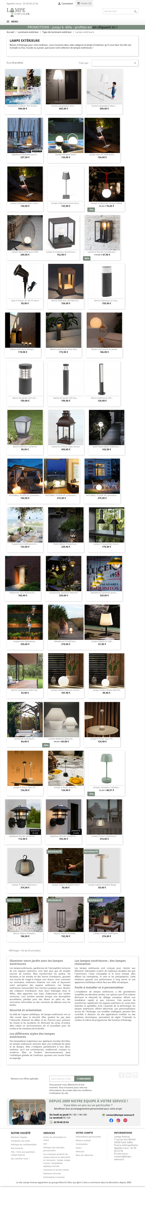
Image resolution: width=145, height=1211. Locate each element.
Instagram (135, 1075)
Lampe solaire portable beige (102, 884)
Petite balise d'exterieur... (65, 544)
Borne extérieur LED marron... (66, 300)
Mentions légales (19, 1137)
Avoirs (79, 1147)
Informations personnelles (88, 1136)
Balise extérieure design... (22, 349)
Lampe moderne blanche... (61, 738)
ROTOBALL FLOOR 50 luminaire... (102, 495)
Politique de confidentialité (24, 1144)
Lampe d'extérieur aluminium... (61, 252)
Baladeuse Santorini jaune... (104, 592)
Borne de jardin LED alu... (25, 398)
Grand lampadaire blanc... (104, 105)
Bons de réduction (84, 1155)
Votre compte (84, 1132)
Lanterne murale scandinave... (102, 252)
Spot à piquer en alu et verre (25, 300)
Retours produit (83, 1140)
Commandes (82, 1144)
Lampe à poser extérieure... (104, 836)
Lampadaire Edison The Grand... (23, 105)
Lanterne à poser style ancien (66, 446)
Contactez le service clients (56, 1169)
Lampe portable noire (65, 154)
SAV (45, 1143)
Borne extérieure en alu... (106, 300)
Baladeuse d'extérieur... (65, 641)
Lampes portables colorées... (106, 787)
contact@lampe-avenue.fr (123, 1158)
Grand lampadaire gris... (63, 105)
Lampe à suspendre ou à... (106, 544)
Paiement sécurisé (52, 1173)
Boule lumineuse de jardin (104, 349)
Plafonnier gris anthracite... (23, 592)
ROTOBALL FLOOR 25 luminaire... (25, 495)
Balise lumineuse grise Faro (63, 349)
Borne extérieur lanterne (25, 446)
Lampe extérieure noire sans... (25, 203)
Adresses (80, 1151)
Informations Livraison (54, 1177)
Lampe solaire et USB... (102, 641)
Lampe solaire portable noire (66, 884)
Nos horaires (17, 1148)
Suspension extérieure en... (25, 544)
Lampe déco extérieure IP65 (25, 252)
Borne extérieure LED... (102, 398)
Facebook (121, 1075)
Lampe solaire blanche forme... (66, 690)
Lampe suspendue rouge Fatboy (106, 203)
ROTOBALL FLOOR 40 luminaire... (61, 495)
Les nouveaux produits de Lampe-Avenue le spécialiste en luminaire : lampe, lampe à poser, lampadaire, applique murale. (56, 1160)
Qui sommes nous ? (20, 1158)
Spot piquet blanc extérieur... (106, 446)
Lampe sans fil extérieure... (102, 154)
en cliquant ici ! (105, 27)
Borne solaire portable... (24, 933)
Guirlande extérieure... (25, 738)
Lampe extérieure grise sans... (65, 203)
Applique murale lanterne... (22, 836)
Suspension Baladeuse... (25, 641)
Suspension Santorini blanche (63, 592)
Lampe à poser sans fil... (102, 738)
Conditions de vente (20, 1140)
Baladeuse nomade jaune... (25, 154)
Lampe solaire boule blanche (106, 690)
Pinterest (128, 1075)
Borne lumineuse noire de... (25, 690)
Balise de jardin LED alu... (66, 398)
